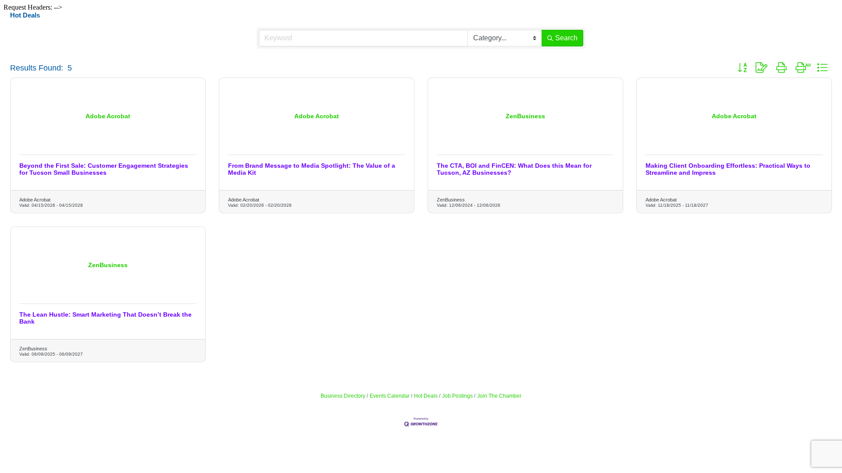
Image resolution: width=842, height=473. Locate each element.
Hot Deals (426, 396)
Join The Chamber (499, 396)
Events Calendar (390, 396)
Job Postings (457, 396)
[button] (742, 68)
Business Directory (343, 396)
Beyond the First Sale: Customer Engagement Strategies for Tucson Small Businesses (103, 169)
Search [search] (566, 38)
